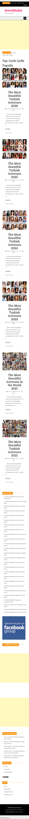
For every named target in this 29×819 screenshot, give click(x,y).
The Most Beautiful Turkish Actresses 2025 (14, 170)
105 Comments (10, 203)
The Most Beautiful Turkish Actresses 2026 (14, 99)
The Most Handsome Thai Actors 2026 (15, 612)
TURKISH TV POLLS (11, 645)
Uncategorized (8, 772)
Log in (5, 786)
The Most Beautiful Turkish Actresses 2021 (14, 448)
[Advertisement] (14, 34)
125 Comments (10, 482)
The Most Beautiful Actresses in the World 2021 (14, 382)
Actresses (9, 108)
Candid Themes (18, 812)
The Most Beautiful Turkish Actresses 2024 (14, 241)
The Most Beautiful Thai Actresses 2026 (15, 609)
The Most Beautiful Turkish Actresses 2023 (14, 312)
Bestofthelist (13, 10)
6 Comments (9, 132)
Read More (7, 129)
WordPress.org (8, 794)
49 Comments (10, 275)
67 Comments (10, 346)
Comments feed (8, 792)
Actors (6, 766)
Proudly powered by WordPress (14, 809)
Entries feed (7, 789)
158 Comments (10, 413)
